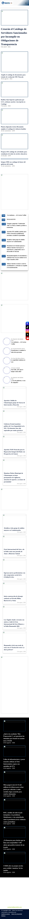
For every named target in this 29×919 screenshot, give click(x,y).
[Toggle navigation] (26, 3)
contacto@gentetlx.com (14, 907)
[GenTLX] (14, 885)
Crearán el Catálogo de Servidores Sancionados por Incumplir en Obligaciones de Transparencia (14, 37)
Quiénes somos (5, 914)
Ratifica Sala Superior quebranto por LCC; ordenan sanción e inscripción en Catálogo (13, 102)
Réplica (3, 916)
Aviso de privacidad (16, 914)
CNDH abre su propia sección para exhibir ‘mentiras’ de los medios (13, 868)
